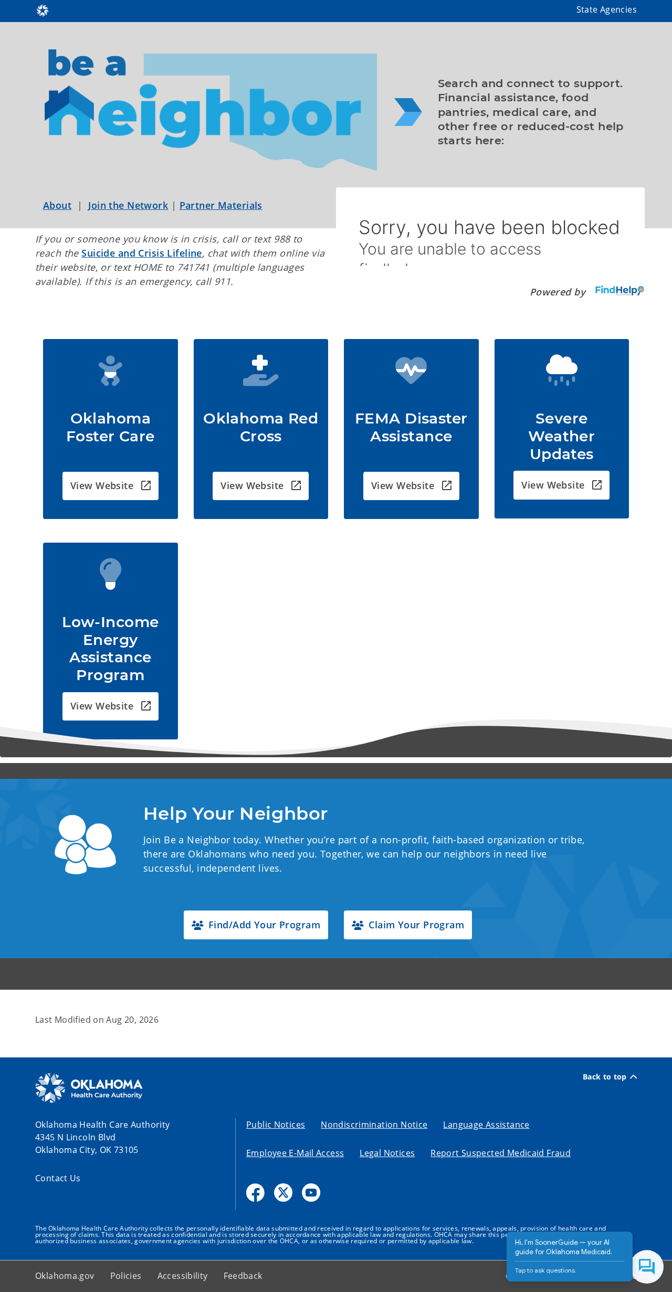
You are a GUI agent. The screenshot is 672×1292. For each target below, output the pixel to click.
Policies (126, 1276)
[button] (110, 486)
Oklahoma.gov (64, 1276)
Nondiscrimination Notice (374, 1124)
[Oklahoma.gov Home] (42, 9)
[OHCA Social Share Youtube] (311, 1192)
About (57, 205)
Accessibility (183, 1276)
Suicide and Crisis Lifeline (141, 253)
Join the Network (128, 205)
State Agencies (606, 9)
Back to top (605, 1077)
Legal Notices (387, 1153)
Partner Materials (221, 205)
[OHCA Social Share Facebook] (255, 1192)
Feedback (243, 1276)
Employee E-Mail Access (295, 1153)
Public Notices (275, 1124)
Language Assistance (486, 1124)
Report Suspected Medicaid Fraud (500, 1153)
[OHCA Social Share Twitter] (283, 1192)
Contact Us (58, 1178)
